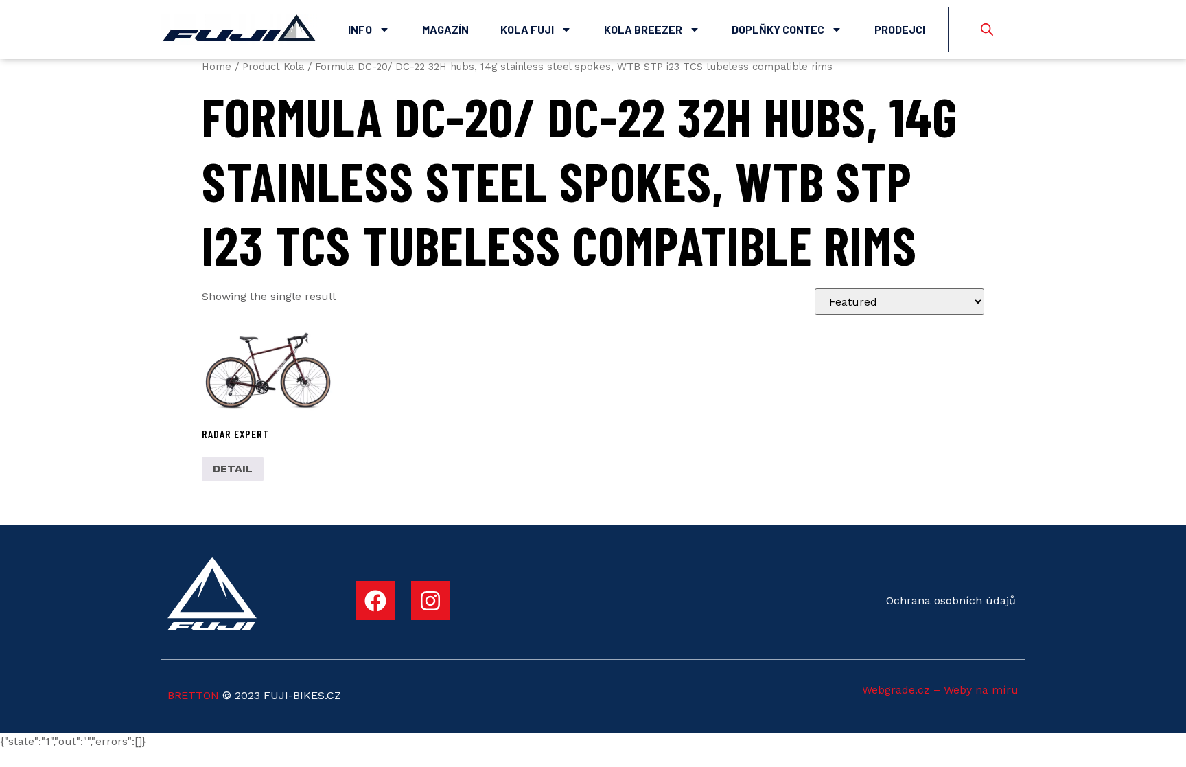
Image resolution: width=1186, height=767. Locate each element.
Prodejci (899, 29)
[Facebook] (375, 601)
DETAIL (233, 468)
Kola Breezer (643, 29)
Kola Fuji (527, 29)
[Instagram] (431, 601)
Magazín (445, 29)
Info (360, 29)
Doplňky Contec (778, 29)
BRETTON (193, 695)
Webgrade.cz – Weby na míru (940, 689)
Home (216, 66)
